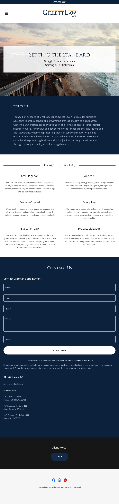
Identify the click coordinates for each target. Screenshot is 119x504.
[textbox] (59, 287)
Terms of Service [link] (83, 360)
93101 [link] (22, 409)
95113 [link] (17, 418)
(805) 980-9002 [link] (9, 390)
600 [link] (27, 415)
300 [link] (25, 406)
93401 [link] (23, 399)
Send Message (59, 350)
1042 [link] (5, 396)
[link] (59, 13)
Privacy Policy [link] (68, 360)
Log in (59, 457)
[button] (11, 13)
